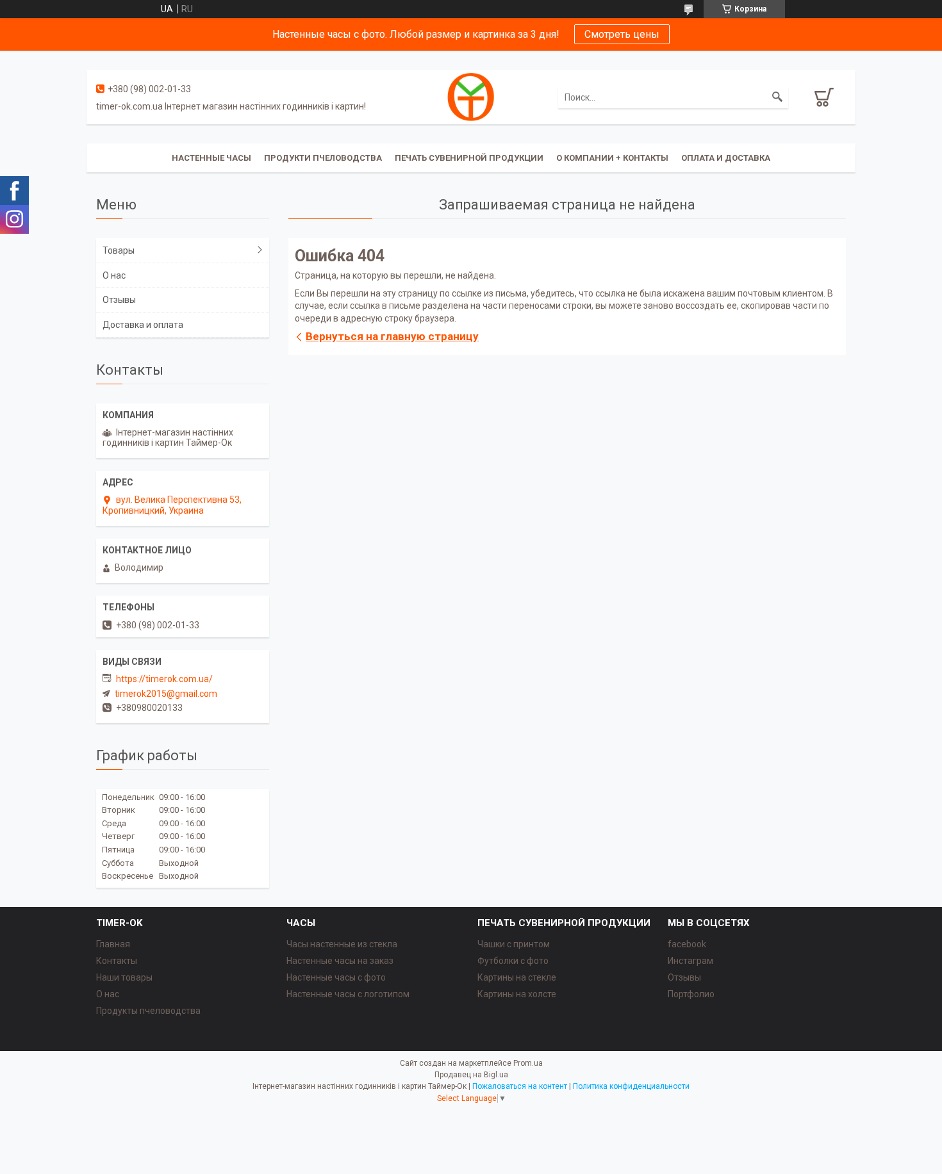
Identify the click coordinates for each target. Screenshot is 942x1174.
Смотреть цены (621, 34)
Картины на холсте (516, 994)
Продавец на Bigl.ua (471, 1074)
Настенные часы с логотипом (347, 994)
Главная (113, 944)
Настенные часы (211, 158)
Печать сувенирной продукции (469, 158)
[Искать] (777, 97)
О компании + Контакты (612, 158)
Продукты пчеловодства (148, 1011)
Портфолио (691, 994)
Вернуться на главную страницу (392, 336)
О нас (114, 275)
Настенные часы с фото (336, 977)
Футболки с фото (513, 961)
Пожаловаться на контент (519, 1086)
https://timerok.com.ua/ (164, 679)
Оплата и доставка (725, 158)
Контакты (116, 961)
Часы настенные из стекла (341, 944)
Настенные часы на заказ (339, 961)
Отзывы (119, 300)
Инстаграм (690, 961)
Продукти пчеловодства (323, 158)
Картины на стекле (516, 977)
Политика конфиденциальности (631, 1086)
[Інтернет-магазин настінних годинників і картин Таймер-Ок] (470, 96)
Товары (119, 250)
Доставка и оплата (143, 325)
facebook (687, 944)
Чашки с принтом (513, 944)
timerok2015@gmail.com (166, 694)
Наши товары (124, 977)
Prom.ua (528, 1063)
